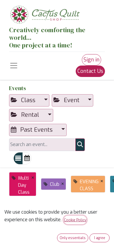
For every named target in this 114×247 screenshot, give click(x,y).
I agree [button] (99, 238)
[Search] (80, 144)
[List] (18, 158)
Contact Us (90, 71)
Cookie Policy (75, 220)
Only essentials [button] (73, 238)
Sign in (91, 59)
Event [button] (71, 100)
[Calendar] (27, 158)
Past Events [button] (36, 130)
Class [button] (28, 100)
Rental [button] (30, 115)
